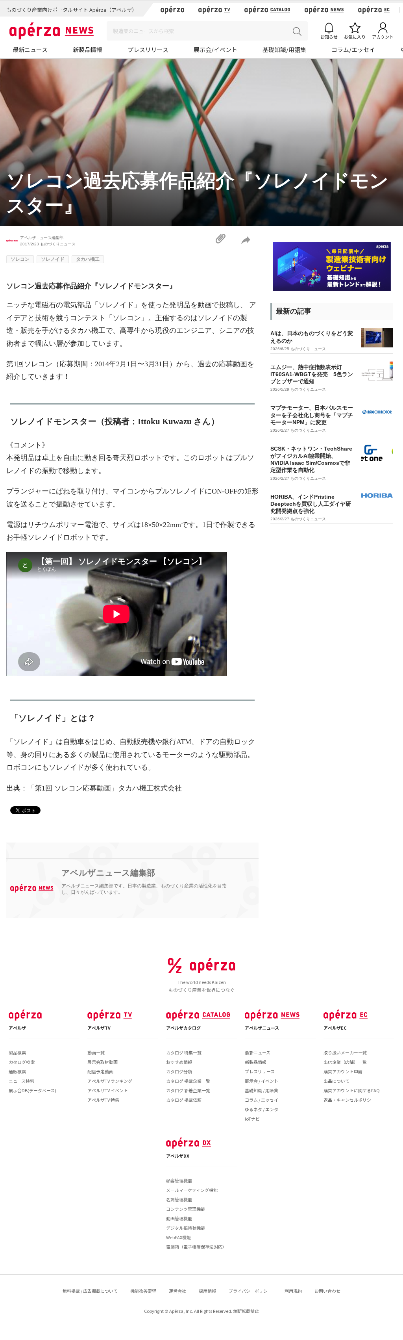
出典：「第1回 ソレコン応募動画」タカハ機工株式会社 (94, 788)
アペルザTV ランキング (109, 1081)
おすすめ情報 (179, 1062)
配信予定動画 (100, 1071)
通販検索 (17, 1071)
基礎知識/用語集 (284, 49)
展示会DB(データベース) (32, 1090)
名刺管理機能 (179, 1199)
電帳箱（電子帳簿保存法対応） (196, 1246)
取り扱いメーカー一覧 (345, 1052)
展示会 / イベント (261, 1081)
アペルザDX (177, 1156)
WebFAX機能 (178, 1237)
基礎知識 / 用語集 (261, 1090)
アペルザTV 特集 (103, 1100)
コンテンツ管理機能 (185, 1209)
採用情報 (207, 1291)
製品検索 (17, 1052)
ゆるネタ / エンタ (261, 1109)
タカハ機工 (88, 259)
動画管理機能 (179, 1218)
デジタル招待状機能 (185, 1228)
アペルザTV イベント (107, 1090)
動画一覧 (96, 1052)
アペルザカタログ (183, 1027)
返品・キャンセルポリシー (349, 1100)
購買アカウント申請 (343, 1071)
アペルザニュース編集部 (41, 238)
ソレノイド (53, 259)
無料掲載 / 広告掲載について (90, 1291)
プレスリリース (148, 49)
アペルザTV (99, 1027)
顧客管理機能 (179, 1180)
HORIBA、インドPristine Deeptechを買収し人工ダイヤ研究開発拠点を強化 (310, 504)
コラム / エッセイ (261, 1100)
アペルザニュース (262, 1027)
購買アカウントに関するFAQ (352, 1090)
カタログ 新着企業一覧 (188, 1090)
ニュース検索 (21, 1081)
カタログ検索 (22, 1062)
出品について (336, 1081)
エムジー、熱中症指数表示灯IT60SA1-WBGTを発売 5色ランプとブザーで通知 (311, 374)
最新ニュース (30, 49)
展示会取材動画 (102, 1062)
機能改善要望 (143, 1291)
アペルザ (17, 1027)
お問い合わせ (327, 1291)
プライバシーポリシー (250, 1291)
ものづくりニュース (58, 244)
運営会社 (177, 1291)
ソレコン (20, 259)
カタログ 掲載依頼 (184, 1100)
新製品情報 (87, 49)
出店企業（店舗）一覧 (345, 1062)
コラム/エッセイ (353, 49)
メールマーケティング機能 (192, 1190)
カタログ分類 (179, 1071)
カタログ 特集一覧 (184, 1052)
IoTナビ (252, 1118)
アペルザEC (335, 1027)
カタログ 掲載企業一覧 (188, 1081)
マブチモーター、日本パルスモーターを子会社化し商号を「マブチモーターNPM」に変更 (311, 415)
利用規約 (293, 1291)
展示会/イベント (215, 49)
